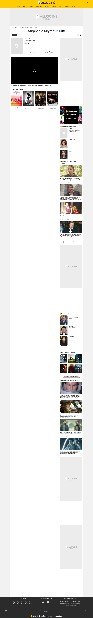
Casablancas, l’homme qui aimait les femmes (16, 107)
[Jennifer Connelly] (63, 154)
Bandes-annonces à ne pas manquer (71, 376)
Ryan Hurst (71, 336)
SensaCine (74, 601)
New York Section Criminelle (40, 107)
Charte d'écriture (72, 610)
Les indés (66, 6)
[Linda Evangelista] (63, 133)
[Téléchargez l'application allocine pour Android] (49, 602)
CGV (30, 610)
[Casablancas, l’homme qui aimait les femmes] (16, 98)
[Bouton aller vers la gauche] (78, 35)
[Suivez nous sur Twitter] (19, 602)
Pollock (52, 107)
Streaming (39, 6)
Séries (31, 6)
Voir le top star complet (71, 348)
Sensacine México (68, 605)
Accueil (13, 27)
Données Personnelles (54, 610)
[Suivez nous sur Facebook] (15, 602)
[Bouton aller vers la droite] (80, 35)
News (18, 6)
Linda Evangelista (73, 128)
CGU (26, 610)
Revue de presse (64, 610)
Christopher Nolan (73, 316)
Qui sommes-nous (9, 610)
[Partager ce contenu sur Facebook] (60, 31)
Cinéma (25, 6)
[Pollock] (52, 98)
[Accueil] (46, 3)
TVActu (47, 6)
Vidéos (54, 6)
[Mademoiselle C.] (28, 98)
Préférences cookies (45, 610)
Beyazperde (63, 603)
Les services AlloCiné (80, 610)
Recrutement (17, 610)
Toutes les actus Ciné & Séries (71, 242)
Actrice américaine (25, 27)
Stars (16, 27)
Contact (3, 610)
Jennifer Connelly (73, 150)
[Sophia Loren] (63, 143)
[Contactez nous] (31, 602)
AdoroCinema (74, 603)
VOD (60, 6)
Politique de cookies (36, 610)
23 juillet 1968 (32, 41)
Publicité (22, 610)
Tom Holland (71, 326)
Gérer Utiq (88, 610)
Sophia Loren (72, 139)
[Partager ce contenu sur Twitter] (63, 31)
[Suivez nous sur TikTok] (27, 602)
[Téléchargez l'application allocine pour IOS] (44, 602)
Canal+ (74, 6)
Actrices (19, 27)
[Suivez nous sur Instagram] (23, 602)
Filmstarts (62, 601)
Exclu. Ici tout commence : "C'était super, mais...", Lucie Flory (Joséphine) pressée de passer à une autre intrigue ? (70, 180)
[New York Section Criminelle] (40, 98)
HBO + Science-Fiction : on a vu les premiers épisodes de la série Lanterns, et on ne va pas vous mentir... (70, 433)
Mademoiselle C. (28, 107)
